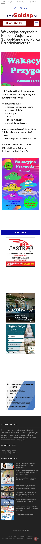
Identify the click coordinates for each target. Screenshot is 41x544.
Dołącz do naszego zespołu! (24, 514)
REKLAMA (20, 232)
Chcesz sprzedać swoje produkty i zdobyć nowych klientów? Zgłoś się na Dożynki (26, 508)
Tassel (27, 530)
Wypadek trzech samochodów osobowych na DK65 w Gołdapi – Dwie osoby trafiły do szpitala (26, 487)
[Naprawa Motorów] (20, 409)
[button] (36, 23)
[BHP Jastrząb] (20, 266)
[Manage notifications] (35, 539)
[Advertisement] (20, 279)
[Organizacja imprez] (20, 353)
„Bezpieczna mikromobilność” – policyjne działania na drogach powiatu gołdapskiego (25, 494)
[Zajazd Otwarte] (20, 322)
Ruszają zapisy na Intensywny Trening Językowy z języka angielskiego (25, 465)
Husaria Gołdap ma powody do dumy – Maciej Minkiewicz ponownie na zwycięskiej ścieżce (27, 472)
